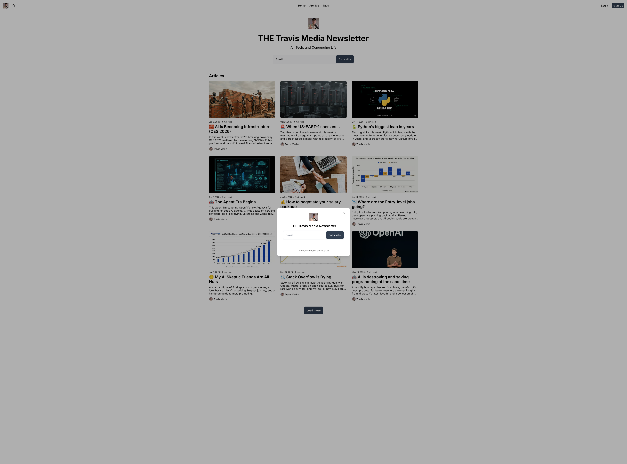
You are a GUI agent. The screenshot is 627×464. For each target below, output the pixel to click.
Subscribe (335, 235)
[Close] (344, 213)
